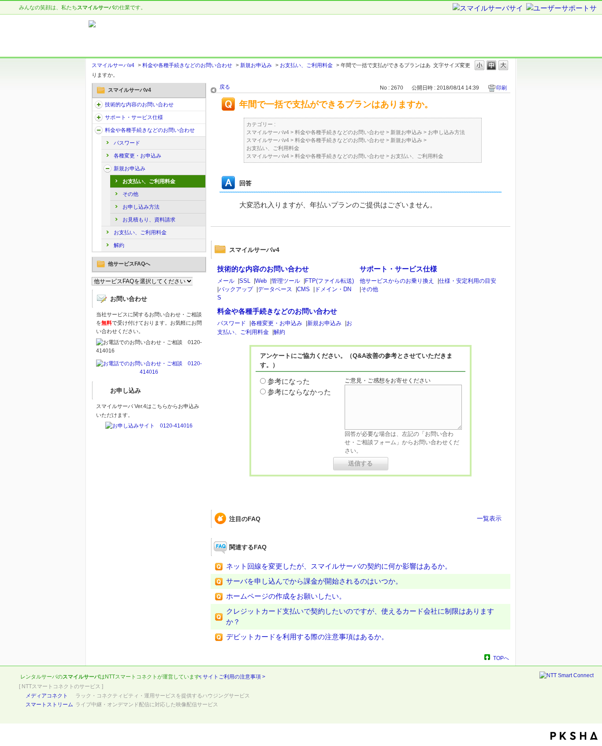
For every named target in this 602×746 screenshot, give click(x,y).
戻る (224, 87)
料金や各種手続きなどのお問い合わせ (187, 65)
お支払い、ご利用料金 (306, 65)
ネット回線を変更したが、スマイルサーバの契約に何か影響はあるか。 (339, 566)
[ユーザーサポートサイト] (562, 9)
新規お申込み (256, 65)
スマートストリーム (49, 704)
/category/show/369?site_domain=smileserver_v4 (107, 168)
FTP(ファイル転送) (329, 280)
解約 (119, 245)
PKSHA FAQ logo (574, 736)
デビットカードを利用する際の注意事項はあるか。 (307, 637)
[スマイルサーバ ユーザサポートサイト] (199, 35)
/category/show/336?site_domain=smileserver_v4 (99, 117)
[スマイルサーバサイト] (489, 9)
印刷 (501, 88)
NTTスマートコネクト (131, 677)
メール (225, 280)
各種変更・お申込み (137, 156)
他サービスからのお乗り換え (397, 280)
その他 (130, 194)
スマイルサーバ (81, 677)
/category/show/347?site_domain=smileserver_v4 (99, 130)
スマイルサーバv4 (113, 65)
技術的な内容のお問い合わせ (139, 104)
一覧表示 (489, 518)
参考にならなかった (299, 392)
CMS (303, 289)
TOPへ (501, 658)
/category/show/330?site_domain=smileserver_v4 (99, 105)
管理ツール (285, 280)
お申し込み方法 (141, 207)
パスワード (127, 143)
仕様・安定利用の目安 (467, 280)
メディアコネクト (47, 696)
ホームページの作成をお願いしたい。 (286, 596)
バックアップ (236, 289)
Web (261, 280)
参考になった (289, 381)
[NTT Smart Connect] (566, 675)
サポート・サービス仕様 (134, 117)
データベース (275, 289)
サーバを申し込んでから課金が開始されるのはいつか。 (314, 581)
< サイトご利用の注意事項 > (231, 677)
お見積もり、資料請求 (149, 220)
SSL (244, 280)
